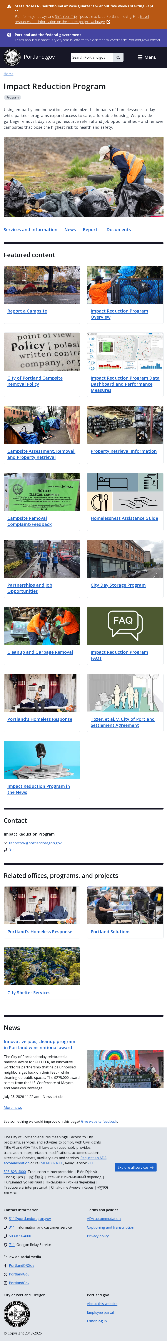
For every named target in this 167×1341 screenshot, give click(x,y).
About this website (102, 1303)
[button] (147, 57)
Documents (119, 229)
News (70, 229)
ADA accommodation (104, 1218)
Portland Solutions (110, 932)
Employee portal (100, 1312)
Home (8, 73)
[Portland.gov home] (29, 57)
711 (91, 1163)
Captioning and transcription (110, 1227)
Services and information (30, 229)
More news (13, 1107)
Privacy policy (98, 1236)
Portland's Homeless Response (39, 932)
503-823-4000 (52, 1163)
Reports (91, 229)
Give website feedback (99, 1121)
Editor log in (97, 1321)
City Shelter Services (28, 992)
